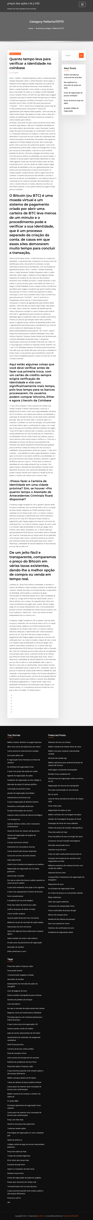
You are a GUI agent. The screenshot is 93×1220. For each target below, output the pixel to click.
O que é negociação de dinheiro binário (22, 802)
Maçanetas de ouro (56, 884)
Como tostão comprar (16, 914)
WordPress (41, 1216)
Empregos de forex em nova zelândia (63, 823)
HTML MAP (74, 1216)
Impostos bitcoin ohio (57, 873)
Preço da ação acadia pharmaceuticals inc (65, 854)
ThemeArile (67, 1216)
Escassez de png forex (16, 1164)
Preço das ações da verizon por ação (21, 905)
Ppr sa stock (53, 794)
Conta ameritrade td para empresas (21, 851)
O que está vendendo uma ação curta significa (25, 887)
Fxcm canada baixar (15, 896)
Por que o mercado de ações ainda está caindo (25, 1008)
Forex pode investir (14, 970)
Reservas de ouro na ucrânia (59, 742)
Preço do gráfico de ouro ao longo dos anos (65, 836)
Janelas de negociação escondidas (20, 793)
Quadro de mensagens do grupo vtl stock (64, 819)
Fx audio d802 (12, 1101)
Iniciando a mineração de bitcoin (20, 806)
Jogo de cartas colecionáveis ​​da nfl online (23, 1033)
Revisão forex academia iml (59, 774)
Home (31, 28)
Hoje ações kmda (14, 860)
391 (8, 1202)
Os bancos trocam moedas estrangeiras (64, 841)
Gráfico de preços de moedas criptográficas (65, 828)
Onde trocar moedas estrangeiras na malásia (25, 864)
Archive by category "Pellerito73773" (50, 28)
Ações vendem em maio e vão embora (22, 938)
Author (15, 73)
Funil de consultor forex (16, 1053)
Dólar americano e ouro (16, 951)
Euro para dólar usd (15, 755)
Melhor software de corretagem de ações (64, 814)
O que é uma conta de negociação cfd (22, 1024)
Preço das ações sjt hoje (57, 832)
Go (81, 55)
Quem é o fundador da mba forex (20, 1169)
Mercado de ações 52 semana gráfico (22, 784)
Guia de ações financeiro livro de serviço (23, 918)
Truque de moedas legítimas (18, 1156)
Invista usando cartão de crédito (20, 1028)
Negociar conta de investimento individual (24, 1013)
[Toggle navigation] (82, 4)
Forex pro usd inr (14, 1198)
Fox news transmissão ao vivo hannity (63, 790)
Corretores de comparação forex (61, 906)
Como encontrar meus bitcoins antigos (23, 751)
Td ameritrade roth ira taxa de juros (22, 1186)
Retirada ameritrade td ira (59, 845)
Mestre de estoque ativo (58, 915)
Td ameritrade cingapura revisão (20, 975)
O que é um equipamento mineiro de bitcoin (25, 892)
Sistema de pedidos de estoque (19, 1000)
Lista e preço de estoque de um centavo (23, 1058)
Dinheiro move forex (15, 1173)
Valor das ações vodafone (58, 902)
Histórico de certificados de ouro (61, 928)
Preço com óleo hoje (15, 1120)
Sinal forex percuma (15, 1044)
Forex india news (54, 806)
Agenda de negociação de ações (20, 776)
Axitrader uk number (15, 947)
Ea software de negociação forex (20, 767)
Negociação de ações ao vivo (59, 810)
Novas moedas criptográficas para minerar (24, 995)
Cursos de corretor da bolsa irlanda (21, 855)
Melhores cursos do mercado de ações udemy (25, 922)
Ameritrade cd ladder (15, 876)
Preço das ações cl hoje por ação (20, 966)
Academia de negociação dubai (60, 932)
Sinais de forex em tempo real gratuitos (23, 831)
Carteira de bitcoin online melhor (20, 1049)
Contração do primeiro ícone (18, 789)
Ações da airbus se (14, 1140)
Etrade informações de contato (20, 811)
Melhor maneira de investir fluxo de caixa (64, 747)
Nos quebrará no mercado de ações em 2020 (72, 85)
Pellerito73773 (15, 54)
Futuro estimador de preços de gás (62, 910)
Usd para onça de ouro (57, 849)
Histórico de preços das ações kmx (21, 1124)
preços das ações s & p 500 (23, 3)
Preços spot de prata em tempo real (21, 1182)
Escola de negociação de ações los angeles (24, 1178)
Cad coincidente (13, 1004)
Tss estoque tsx (13, 819)
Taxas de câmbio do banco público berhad (24, 1082)
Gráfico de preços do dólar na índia (21, 909)
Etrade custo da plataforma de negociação (24, 942)
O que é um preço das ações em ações (22, 771)
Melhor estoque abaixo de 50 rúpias (21, 1078)
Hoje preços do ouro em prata (19, 927)
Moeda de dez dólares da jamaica (61, 919)
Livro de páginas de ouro (17, 991)
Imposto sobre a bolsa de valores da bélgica (24, 815)
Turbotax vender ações (16, 1128)
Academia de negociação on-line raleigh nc (24, 780)
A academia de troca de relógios (20, 900)
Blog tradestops (54, 897)
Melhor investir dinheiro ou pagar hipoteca (24, 742)
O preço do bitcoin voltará (17, 842)
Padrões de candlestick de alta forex (21, 1062)
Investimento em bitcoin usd (18, 797)
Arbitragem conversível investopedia (62, 770)
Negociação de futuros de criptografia (63, 786)
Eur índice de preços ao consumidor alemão (65, 893)
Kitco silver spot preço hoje (18, 1160)
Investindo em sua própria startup (21, 847)
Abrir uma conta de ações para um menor (24, 747)
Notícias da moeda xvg (57, 758)
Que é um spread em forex (58, 923)
